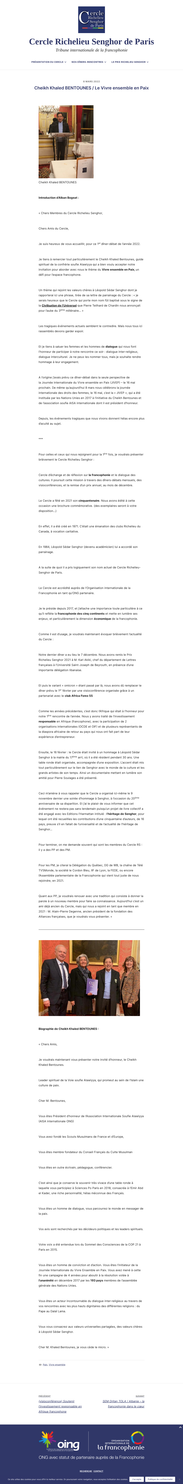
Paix (45, 1364)
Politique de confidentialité (160, 1479)
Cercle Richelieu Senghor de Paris (91, 41)
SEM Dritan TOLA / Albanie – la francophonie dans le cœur (123, 1401)
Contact (98, 1471)
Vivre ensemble (57, 1364)
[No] (179, 1479)
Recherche (86, 1471)
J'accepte (136, 1479)
